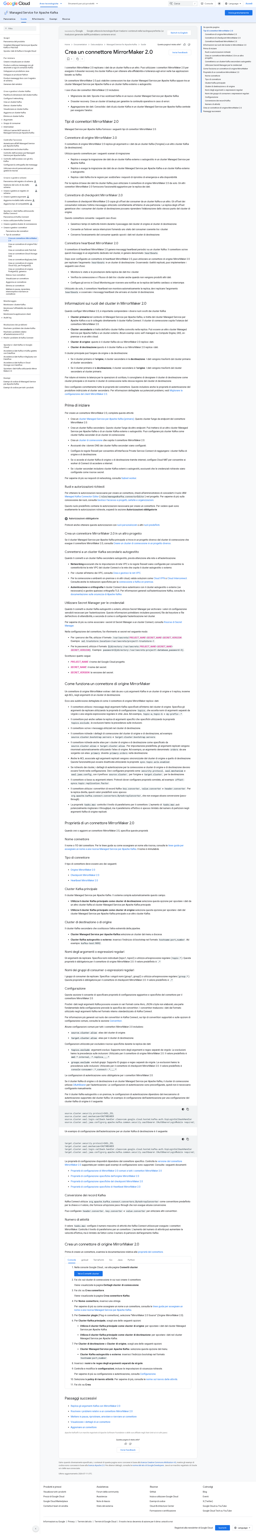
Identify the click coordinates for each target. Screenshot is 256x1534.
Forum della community (108, 1492)
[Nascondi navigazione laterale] (36, 1529)
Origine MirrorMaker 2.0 (83, 869)
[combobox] (183, 3)
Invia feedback (180, 52)
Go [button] (110, 1260)
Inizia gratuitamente (238, 12)
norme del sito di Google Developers (148, 1465)
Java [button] (120, 1260)
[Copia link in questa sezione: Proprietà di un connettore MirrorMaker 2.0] (137, 823)
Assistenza (102, 1496)
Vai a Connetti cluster (88, 1273)
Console (209, 3)
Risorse (66, 19)
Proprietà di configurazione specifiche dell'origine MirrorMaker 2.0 (105, 1176)
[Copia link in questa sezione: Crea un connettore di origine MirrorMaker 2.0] (142, 1244)
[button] (19, 120)
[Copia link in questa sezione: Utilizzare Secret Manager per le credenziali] (127, 603)
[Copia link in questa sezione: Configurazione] (89, 989)
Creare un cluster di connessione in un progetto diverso (142, 543)
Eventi (206, 1496)
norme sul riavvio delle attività (161, 1379)
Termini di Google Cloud (105, 1521)
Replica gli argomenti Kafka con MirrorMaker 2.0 (95, 1406)
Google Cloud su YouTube (215, 1506)
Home (67, 44)
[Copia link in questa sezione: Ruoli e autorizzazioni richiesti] (107, 487)
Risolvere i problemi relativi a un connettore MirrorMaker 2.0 (102, 1411)
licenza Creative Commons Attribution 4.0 (158, 1462)
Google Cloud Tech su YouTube (217, 1511)
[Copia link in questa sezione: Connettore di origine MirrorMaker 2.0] (120, 138)
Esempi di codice (157, 1501)
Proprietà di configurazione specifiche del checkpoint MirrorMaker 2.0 (107, 1181)
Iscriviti (222, 1527)
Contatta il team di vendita (55, 1506)
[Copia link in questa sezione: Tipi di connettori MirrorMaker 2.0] (121, 122)
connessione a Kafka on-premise (136, 581)
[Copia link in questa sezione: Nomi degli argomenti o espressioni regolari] (127, 952)
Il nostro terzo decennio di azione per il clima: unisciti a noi (146, 1521)
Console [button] (72, 1260)
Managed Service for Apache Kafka (33, 13)
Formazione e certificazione (163, 1511)
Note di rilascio (103, 1501)
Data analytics (97, 44)
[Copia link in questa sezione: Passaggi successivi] (100, 1398)
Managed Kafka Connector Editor (82, 496)
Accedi (249, 3)
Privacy (71, 1521)
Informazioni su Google (54, 1521)
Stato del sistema (105, 1506)
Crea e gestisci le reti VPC (127, 573)
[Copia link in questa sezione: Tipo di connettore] (93, 858)
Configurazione (148, 1374)
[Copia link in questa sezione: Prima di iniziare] (93, 405)
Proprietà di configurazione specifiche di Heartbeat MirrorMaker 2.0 (105, 1186)
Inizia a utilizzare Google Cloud (164, 1496)
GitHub (153, 1492)
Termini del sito (84, 1521)
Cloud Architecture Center (162, 1506)
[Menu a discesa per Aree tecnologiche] (61, 3)
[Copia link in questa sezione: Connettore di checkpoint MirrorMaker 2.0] (126, 195)
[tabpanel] (128, 1326)
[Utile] (184, 44)
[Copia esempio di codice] (187, 1109)
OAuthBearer (79, 1084)
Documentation (80, 44)
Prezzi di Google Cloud (53, 1496)
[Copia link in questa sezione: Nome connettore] (92, 839)
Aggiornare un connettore (84, 1427)
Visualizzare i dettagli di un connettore (90, 1422)
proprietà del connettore (150, 1252)
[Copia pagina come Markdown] (77, 58)
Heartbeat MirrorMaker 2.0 (84, 880)
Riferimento (38, 19)
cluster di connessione (91, 440)
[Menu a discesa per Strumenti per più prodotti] (97, 3)
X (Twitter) (208, 1501)
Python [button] (131, 1260)
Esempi (53, 19)
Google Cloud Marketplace (55, 1501)
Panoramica (9, 19)
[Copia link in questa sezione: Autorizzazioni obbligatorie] (101, 518)
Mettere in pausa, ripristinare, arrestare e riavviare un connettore (104, 1416)
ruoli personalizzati (127, 525)
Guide (24, 19)
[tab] (72, 1259)
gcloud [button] (84, 1260)
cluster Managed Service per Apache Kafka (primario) (106, 419)
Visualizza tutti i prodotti (54, 1492)
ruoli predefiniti (152, 525)
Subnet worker (128, 478)
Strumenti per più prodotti (81, 3)
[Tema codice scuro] (183, 1109)
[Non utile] (189, 44)
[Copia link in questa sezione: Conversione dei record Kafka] (109, 1195)
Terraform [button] (98, 1260)
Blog (205, 1492)
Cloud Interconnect (177, 578)
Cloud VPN (159, 578)
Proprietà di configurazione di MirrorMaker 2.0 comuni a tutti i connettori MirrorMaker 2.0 (116, 1170)
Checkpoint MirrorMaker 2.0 (85, 875)
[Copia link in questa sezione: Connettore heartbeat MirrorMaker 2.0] (121, 243)
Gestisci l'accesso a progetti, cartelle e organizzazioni (125, 500)
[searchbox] (20, 28)
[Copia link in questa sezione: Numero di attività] (92, 1220)
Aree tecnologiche (49, 3)
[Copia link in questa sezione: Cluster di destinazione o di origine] (115, 922)
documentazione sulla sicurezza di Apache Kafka (96, 594)
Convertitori (116, 1020)
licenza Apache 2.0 (96, 1465)
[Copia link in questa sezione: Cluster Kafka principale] (100, 889)
